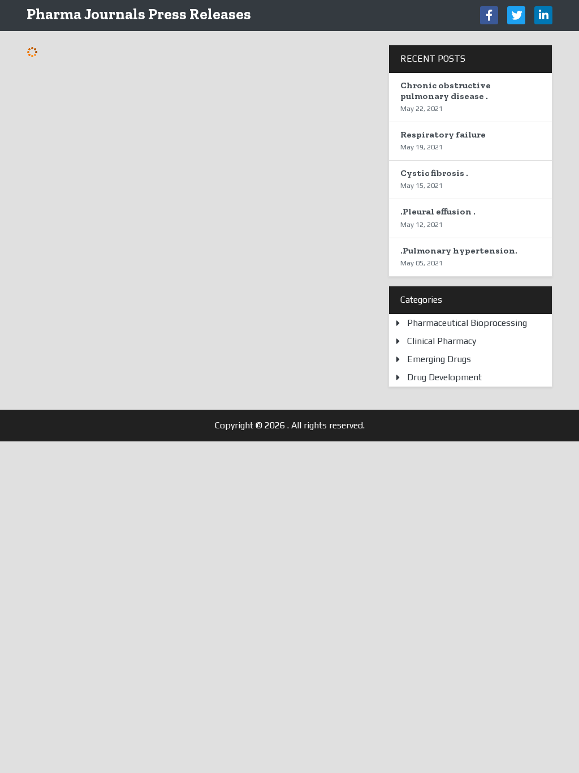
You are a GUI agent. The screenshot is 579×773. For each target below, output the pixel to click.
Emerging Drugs (439, 359)
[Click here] (489, 15)
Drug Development (444, 377)
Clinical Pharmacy (441, 341)
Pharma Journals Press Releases (139, 14)
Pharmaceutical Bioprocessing (467, 322)
